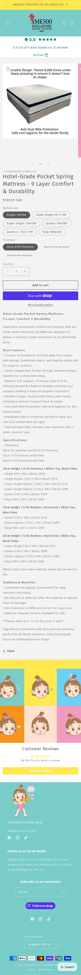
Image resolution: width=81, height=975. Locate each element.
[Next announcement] (74, 5)
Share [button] (11, 651)
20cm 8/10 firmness (20, 247)
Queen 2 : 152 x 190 (20, 232)
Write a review (40, 771)
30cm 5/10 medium (22, 256)
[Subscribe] (62, 892)
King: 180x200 (52, 232)
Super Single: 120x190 (21, 223)
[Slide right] (49, 164)
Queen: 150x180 (56, 223)
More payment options (40, 305)
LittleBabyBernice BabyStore (38, 965)
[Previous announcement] (7, 5)
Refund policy (46, 969)
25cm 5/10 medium (58, 247)
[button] (7, 23)
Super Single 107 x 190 (51, 214)
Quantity (8, 264)
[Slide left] (32, 164)
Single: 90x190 (16, 214)
